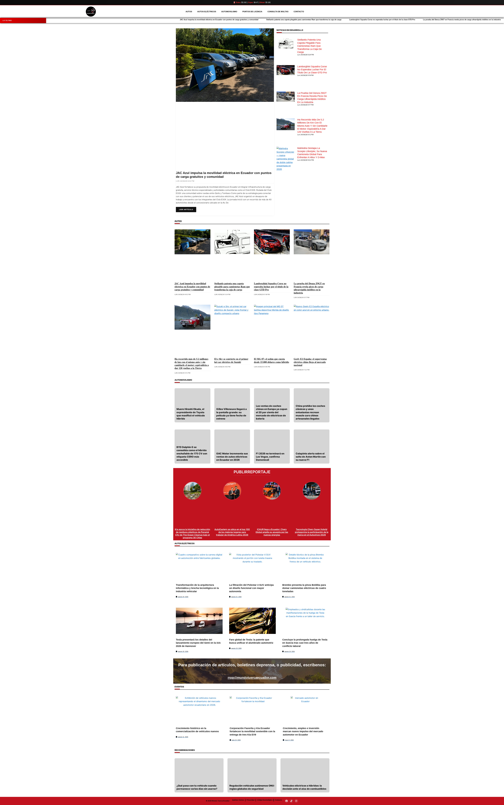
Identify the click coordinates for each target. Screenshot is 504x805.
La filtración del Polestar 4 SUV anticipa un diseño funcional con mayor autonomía (251, 588)
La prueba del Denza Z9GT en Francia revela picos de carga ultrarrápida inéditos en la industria (319, 20)
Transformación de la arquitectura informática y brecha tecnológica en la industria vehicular (197, 588)
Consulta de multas (277, 11)
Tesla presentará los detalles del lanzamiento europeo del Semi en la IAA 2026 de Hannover (198, 642)
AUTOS (178, 221)
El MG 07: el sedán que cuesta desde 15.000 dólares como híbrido (271, 360)
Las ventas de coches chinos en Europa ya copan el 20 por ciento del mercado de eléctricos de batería (271, 412)
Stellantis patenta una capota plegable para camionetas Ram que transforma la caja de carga (160, 20)
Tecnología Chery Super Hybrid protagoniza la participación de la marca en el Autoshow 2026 (311, 532)
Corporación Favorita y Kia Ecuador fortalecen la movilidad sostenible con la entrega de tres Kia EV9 (252, 731)
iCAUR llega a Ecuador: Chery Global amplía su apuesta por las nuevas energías (272, 532)
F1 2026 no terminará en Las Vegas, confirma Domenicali (270, 456)
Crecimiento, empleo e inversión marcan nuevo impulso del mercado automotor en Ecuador (303, 731)
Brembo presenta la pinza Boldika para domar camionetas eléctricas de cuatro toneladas (304, 588)
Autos (189, 11)
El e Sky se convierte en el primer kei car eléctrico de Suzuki (231, 360)
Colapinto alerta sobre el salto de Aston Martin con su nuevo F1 (311, 456)
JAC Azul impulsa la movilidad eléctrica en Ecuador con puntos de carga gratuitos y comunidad (76, 20)
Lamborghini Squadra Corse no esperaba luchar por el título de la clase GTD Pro (239, 20)
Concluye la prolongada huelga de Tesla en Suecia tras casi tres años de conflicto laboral (304, 642)
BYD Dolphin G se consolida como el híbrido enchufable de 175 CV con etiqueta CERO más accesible (192, 453)
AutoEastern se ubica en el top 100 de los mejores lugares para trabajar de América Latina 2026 (232, 532)
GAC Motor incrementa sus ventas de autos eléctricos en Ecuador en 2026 (232, 456)
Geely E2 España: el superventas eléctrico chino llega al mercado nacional (310, 362)
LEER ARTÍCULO (186, 209)
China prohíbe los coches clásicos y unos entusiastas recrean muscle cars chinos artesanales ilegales (310, 412)
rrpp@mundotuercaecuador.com (252, 677)
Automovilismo (229, 11)
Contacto (299, 11)
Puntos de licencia (252, 11)
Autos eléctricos (206, 11)
